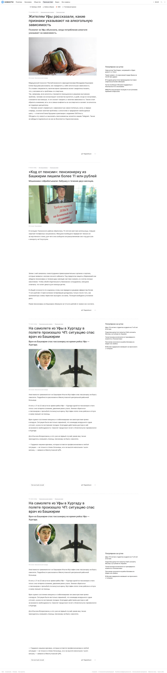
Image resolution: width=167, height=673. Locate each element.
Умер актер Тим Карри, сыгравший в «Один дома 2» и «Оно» (120, 71)
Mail (3, 671)
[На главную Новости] (8, 2)
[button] (63, 56)
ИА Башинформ (43, 167)
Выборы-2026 (36, 7)
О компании (8, 671)
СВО (59, 7)
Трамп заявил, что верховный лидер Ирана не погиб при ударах (121, 76)
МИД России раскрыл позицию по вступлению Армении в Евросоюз (121, 90)
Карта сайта (161, 671)
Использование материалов (139, 671)
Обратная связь (152, 671)
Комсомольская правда (47, 12)
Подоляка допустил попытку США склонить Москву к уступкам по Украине (120, 333)
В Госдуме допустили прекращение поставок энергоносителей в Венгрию (121, 81)
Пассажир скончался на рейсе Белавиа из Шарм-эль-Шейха (119, 343)
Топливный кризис (70, 7)
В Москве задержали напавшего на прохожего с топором (121, 347)
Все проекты (21, 671)
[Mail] (2, 2)
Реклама (15, 671)
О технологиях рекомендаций (106, 671)
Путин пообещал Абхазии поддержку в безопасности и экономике (118, 85)
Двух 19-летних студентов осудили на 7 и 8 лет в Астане (121, 328)
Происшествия (60, 12)
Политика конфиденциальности (123, 671)
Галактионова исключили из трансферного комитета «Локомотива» (120, 338)
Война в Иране (49, 7)
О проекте (94, 671)
